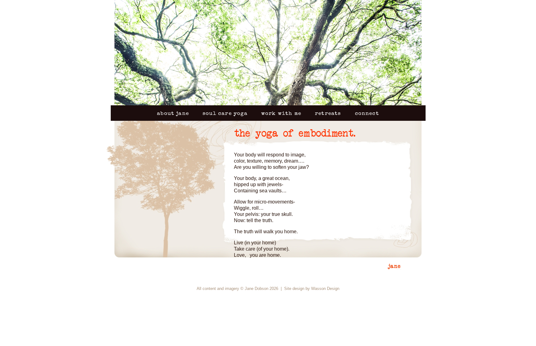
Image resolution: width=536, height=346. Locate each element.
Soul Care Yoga (225, 113)
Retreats (328, 113)
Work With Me (281, 113)
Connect (367, 113)
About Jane (173, 113)
